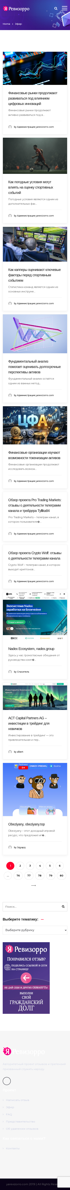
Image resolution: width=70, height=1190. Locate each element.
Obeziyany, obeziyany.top (26, 824)
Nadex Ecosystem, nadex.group (31, 649)
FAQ (9, 1114)
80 (61, 875)
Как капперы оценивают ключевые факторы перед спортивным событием (34, 275)
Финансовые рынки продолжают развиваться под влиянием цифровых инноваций (32, 98)
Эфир (10, 1107)
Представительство (20, 1121)
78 (39, 875)
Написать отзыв (17, 1100)
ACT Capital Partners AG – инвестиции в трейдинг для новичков (28, 723)
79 (50, 875)
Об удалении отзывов (22, 1128)
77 (29, 875)
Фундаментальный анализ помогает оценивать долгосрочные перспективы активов (34, 366)
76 (18, 875)
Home (6, 23)
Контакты (13, 1148)
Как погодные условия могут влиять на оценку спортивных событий (30, 187)
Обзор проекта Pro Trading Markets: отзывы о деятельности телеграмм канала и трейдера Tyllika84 (34, 505)
